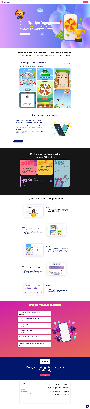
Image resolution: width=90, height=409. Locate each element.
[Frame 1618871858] (23, 391)
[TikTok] (21, 391)
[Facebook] (25, 391)
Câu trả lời (21, 314)
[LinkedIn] (26, 391)
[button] (60, 2)
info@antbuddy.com (24, 389)
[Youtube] (28, 391)
